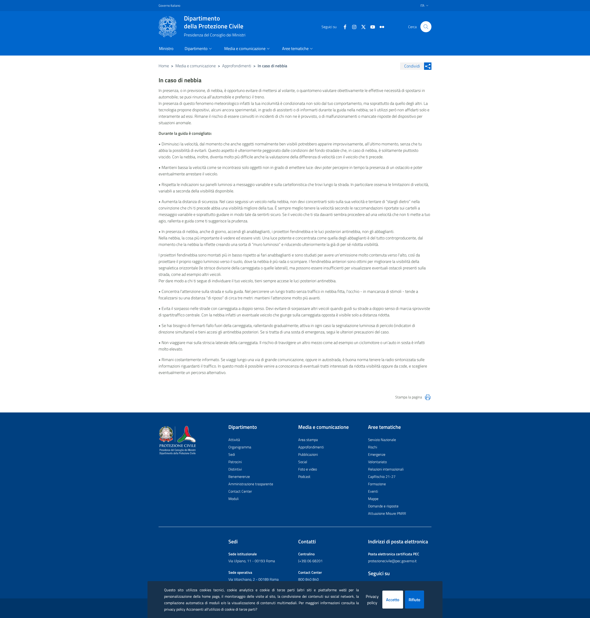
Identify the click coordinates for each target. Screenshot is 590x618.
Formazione (377, 484)
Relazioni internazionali (386, 469)
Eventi (373, 491)
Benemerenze (239, 476)
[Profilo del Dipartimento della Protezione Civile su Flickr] (380, 26)
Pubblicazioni (308, 454)
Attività (234, 439)
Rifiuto (414, 600)
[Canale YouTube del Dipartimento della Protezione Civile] (370, 26)
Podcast (304, 476)
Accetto (392, 600)
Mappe (373, 498)
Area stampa (308, 439)
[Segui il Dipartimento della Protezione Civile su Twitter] (361, 26)
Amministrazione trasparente (250, 484)
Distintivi (235, 469)
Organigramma (239, 447)
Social (302, 462)
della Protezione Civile (213, 22)
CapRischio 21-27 (381, 476)
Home (164, 66)
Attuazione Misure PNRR (387, 513)
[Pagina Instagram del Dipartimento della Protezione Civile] (352, 26)
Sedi (231, 454)
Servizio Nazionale (382, 439)
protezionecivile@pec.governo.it (392, 561)
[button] (425, 26)
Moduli (233, 498)
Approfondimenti (236, 66)
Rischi (372, 447)
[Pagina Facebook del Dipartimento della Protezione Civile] (343, 26)
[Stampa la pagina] (427, 397)
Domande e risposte (383, 506)
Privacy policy (372, 599)
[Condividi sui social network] (427, 66)
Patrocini (235, 462)
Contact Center (240, 491)
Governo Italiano (169, 5)
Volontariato (377, 462)
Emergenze (376, 454)
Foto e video (307, 469)
